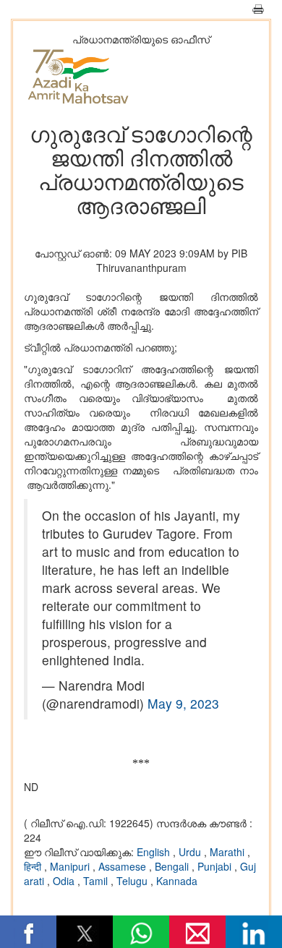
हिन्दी (34, 866)
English (155, 852)
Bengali (173, 866)
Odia (65, 881)
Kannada (176, 881)
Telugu (133, 881)
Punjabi (215, 866)
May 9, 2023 (183, 703)
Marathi (228, 852)
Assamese (123, 866)
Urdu (191, 852)
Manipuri (71, 866)
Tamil (97, 881)
